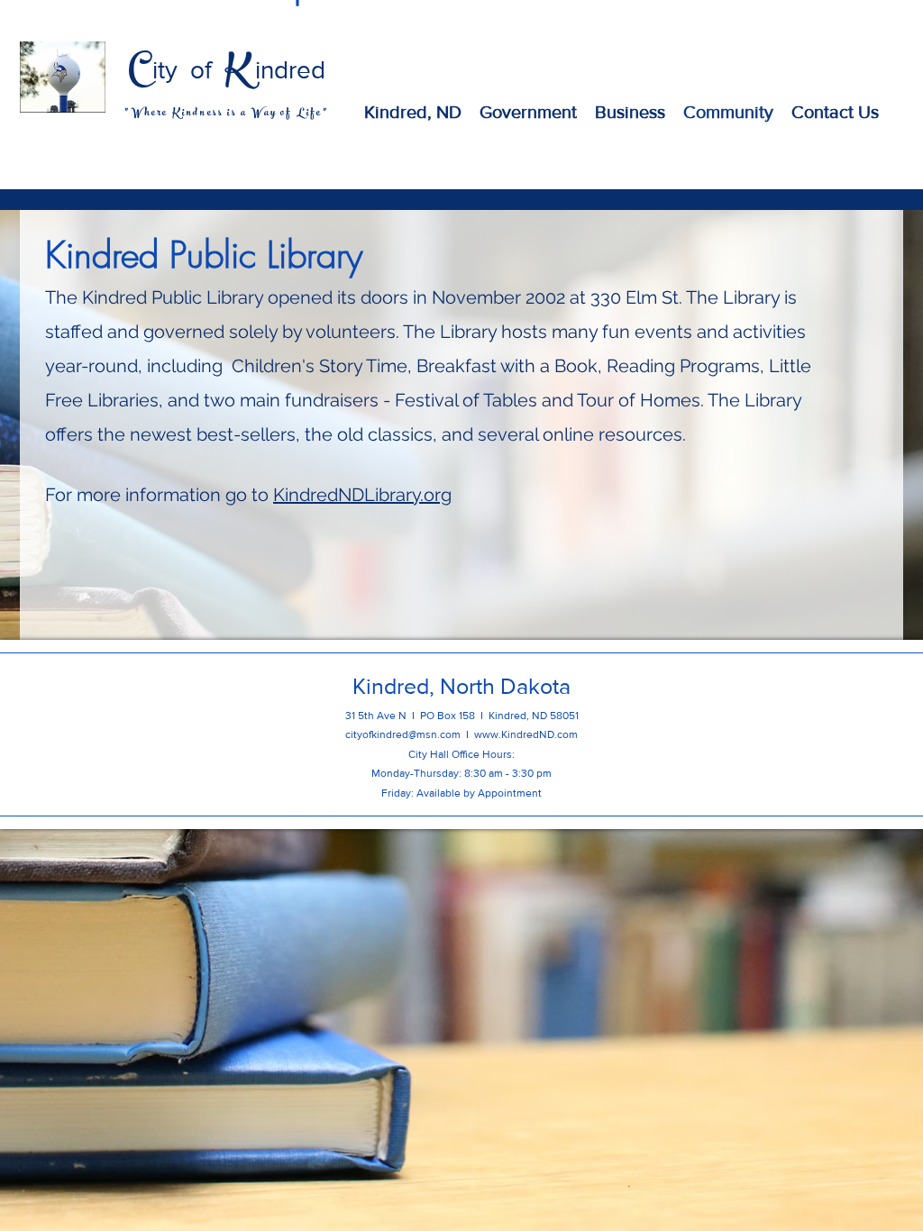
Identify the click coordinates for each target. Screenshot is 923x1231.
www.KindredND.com (526, 734)
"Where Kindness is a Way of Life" (226, 113)
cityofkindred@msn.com (403, 734)
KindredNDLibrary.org (362, 495)
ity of (188, 70)
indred (290, 70)
